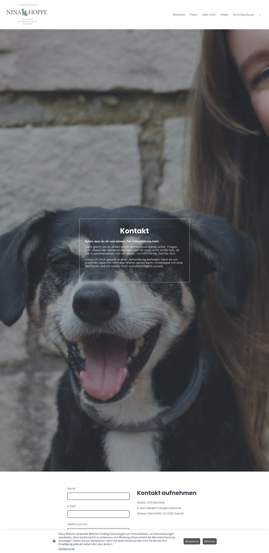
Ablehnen (209, 541)
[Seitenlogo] (28, 14)
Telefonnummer (77, 524)
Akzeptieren (192, 541)
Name (71, 488)
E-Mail (71, 506)
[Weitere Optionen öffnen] (260, 15)
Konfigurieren (67, 549)
